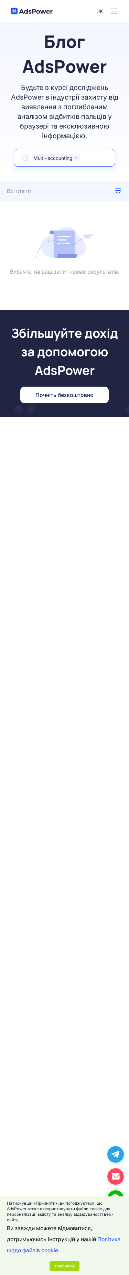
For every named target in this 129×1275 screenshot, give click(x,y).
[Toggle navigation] (114, 11)
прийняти (64, 1265)
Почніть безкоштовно (64, 394)
